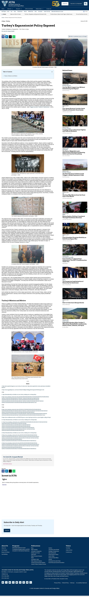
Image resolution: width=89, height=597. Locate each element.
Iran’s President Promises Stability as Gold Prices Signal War (74, 238)
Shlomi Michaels (66, 304)
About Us (9, 8)
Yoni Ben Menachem (67, 219)
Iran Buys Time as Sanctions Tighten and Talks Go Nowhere (74, 130)
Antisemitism (65, 149)
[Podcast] (23, 582)
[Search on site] (85, 3)
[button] (3, 36)
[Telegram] (17, 582)
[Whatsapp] (30, 582)
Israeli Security (65, 320)
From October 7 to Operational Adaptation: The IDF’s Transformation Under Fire (74, 260)
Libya (3, 21)
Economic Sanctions (66, 85)
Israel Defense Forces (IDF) (67, 257)
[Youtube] (10, 582)
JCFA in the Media (29, 8)
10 (29, 241)
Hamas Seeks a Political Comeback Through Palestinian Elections (73, 217)
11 (22, 274)
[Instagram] (13, 582)
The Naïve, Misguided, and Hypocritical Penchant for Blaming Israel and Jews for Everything (73, 152)
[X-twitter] (6, 582)
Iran (63, 106)
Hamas (63, 214)
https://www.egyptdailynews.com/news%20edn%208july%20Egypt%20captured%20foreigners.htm (23, 389)
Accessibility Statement (81, 582)
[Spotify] (27, 582)
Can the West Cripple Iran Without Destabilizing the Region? (73, 88)
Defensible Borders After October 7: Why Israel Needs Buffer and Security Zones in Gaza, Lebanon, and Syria (74, 324)
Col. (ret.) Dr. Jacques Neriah (8, 31)
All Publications (7, 463)
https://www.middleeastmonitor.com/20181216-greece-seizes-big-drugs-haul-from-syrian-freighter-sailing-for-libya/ (26, 417)
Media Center (39, 8)
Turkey (8, 21)
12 (11, 281)
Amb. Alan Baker (66, 155)
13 (46, 289)
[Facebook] (3, 582)
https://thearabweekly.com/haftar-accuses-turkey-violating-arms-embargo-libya (19, 394)
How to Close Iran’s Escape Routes (73, 302)
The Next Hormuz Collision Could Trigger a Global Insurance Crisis (73, 174)
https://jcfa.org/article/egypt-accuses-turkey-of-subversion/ (14, 386)
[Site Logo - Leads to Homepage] (13, 4)
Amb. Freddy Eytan (66, 284)
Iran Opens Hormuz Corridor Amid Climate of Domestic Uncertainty (73, 109)
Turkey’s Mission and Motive (10, 75)
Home (3, 8)
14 (7, 294)
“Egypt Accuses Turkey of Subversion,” (40, 107)
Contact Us (48, 8)
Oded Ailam (65, 263)
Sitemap (72, 582)
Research (18, 8)
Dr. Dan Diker (65, 327)
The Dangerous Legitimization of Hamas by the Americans (72, 282)
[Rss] (20, 582)
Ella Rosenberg (65, 90)
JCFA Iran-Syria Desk (67, 111)
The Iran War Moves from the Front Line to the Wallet (73, 195)
